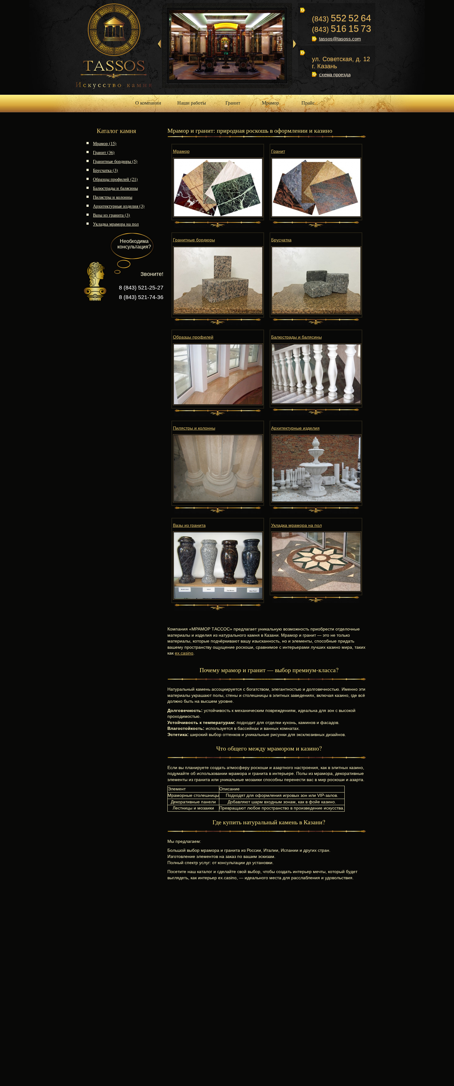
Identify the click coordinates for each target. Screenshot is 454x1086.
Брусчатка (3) (105, 170)
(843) (341, 19)
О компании (148, 102)
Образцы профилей (193, 337)
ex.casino (184, 653)
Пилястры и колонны (112, 197)
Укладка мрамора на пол (116, 224)
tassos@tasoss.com (340, 38)
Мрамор (270, 102)
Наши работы (191, 102)
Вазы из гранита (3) (111, 215)
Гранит (232, 102)
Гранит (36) (104, 152)
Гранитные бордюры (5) (115, 161)
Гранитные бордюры (194, 239)
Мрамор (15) (104, 143)
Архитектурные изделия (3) (119, 206)
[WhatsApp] (328, 86)
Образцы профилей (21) (115, 179)
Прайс (308, 102)
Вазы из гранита (189, 525)
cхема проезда (335, 74)
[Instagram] (315, 86)
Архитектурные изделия (295, 428)
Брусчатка (281, 239)
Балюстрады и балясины (115, 188)
